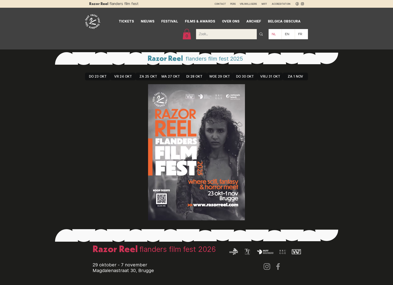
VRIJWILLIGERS (248, 3)
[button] (186, 34)
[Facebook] (278, 266)
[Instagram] (266, 266)
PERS (233, 3)
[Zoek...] (261, 34)
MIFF (266, 3)
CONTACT (220, 3)
